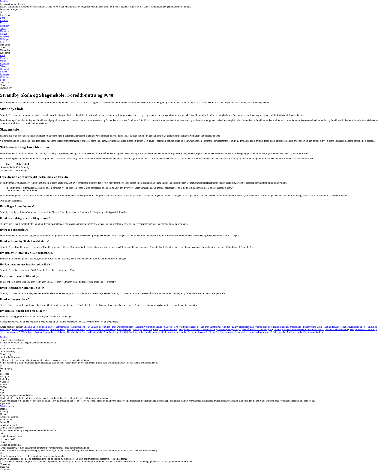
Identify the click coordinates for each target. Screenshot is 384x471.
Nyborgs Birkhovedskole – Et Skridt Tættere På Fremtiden (202, 326)
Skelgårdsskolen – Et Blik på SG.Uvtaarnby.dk (210, 332)
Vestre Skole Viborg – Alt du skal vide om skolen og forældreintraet (99, 329)
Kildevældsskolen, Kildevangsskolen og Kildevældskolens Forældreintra (266, 326)
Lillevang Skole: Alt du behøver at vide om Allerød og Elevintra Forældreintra (311, 329)
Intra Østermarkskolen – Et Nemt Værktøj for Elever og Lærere (142, 326)
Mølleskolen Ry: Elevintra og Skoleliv (305, 332)
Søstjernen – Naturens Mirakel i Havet (197, 329)
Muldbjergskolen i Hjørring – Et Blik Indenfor (155, 329)
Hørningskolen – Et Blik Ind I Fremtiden (90, 326)
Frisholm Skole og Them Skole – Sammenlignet (46, 326)
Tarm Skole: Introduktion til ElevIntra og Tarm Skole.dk (38, 329)
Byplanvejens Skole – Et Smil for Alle (321, 326)
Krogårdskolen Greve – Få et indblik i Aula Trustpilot (92, 332)
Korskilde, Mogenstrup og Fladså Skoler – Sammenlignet (244, 329)
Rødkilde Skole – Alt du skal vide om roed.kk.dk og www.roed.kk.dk (153, 332)
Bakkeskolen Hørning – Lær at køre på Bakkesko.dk (260, 332)
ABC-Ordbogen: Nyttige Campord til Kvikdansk (42, 332)
